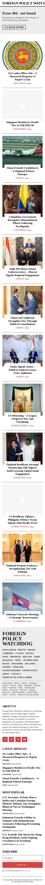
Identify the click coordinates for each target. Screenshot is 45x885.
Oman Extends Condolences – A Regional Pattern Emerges (22, 171)
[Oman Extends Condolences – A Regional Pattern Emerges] (22, 152)
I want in (21, 865)
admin (29, 83)
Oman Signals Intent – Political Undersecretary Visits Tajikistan (22, 369)
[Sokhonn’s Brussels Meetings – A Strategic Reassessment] (22, 598)
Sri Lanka (19, 83)
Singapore (20, 129)
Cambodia (19, 621)
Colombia (19, 230)
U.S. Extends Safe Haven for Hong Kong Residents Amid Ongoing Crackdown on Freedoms (22, 837)
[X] (18, 739)
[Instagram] (11, 739)
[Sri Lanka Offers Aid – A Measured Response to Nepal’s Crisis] (22, 57)
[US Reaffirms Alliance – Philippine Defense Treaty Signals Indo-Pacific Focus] (22, 501)
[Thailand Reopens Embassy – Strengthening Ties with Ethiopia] (22, 550)
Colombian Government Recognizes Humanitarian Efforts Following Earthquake (22, 221)
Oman (20, 178)
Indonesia (6, 830)
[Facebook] (5, 739)
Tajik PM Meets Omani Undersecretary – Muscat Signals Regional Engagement (22, 272)
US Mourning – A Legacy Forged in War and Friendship (22, 418)
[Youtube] (24, 739)
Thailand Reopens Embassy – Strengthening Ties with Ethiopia (22, 568)
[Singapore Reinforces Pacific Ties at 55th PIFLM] (22, 106)
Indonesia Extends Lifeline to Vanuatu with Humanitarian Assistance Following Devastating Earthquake (21, 822)
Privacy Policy (25, 871)
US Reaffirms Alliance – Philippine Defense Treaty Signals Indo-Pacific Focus (22, 519)
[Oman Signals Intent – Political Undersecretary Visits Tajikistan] (22, 351)
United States (20, 426)
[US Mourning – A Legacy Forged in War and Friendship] (22, 400)
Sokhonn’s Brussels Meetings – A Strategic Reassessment (22, 616)
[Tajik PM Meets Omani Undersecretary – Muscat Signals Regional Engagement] (22, 253)
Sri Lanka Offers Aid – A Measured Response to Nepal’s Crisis (22, 76)
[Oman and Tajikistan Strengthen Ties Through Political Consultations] (22, 302)
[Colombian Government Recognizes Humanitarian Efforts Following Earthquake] (22, 201)
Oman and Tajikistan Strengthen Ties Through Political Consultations (22, 321)
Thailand (20, 478)
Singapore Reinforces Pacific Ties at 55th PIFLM (22, 124)
